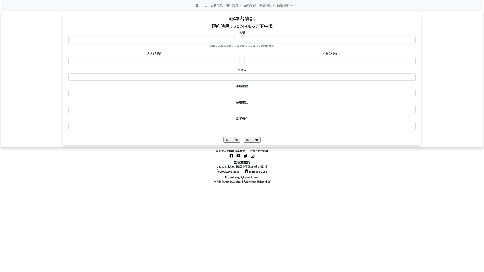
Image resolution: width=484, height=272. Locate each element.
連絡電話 (242, 102)
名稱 (242, 32)
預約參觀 (250, 5)
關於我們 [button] (232, 5)
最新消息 (217, 5)
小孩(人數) (330, 53)
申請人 (242, 69)
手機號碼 (242, 86)
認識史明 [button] (283, 5)
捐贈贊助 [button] (265, 5)
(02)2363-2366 (230, 171)
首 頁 (201, 5)
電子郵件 (242, 118)
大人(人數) (154, 53)
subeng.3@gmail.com (244, 177)
